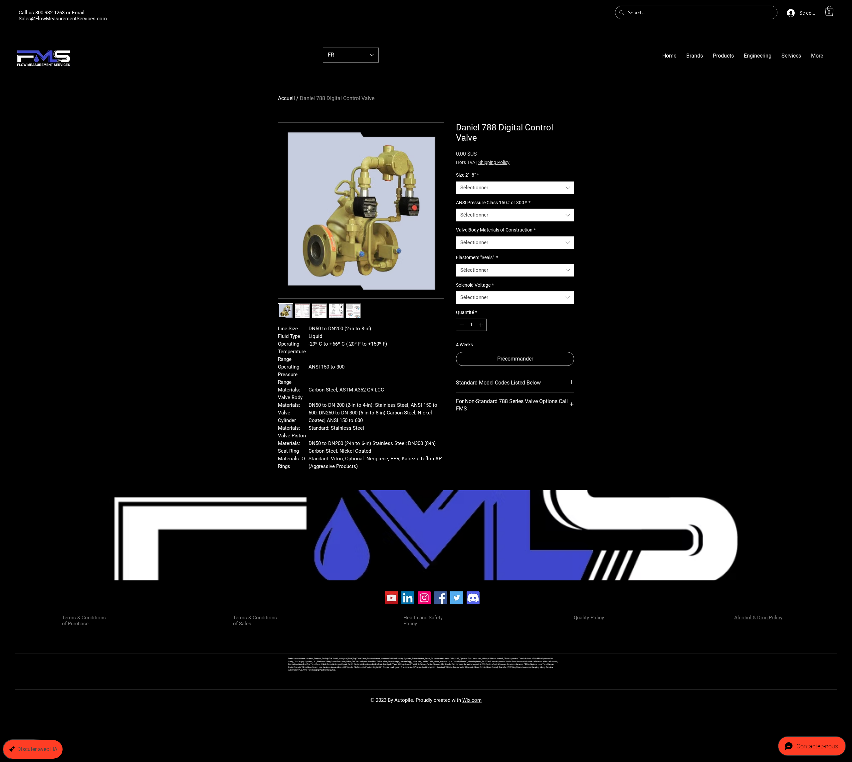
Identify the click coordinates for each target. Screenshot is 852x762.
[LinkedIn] (407, 597)
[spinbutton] (471, 325)
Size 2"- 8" (467, 175)
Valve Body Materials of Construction (496, 229)
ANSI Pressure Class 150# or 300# (493, 202)
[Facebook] (440, 597)
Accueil (286, 98)
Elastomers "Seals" (477, 257)
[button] (829, 11)
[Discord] (473, 597)
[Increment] (481, 325)
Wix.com (472, 700)
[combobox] (515, 187)
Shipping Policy (494, 162)
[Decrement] (461, 325)
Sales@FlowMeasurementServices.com (63, 19)
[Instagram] (424, 597)
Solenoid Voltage (475, 285)
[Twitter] (456, 597)
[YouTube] (391, 597)
